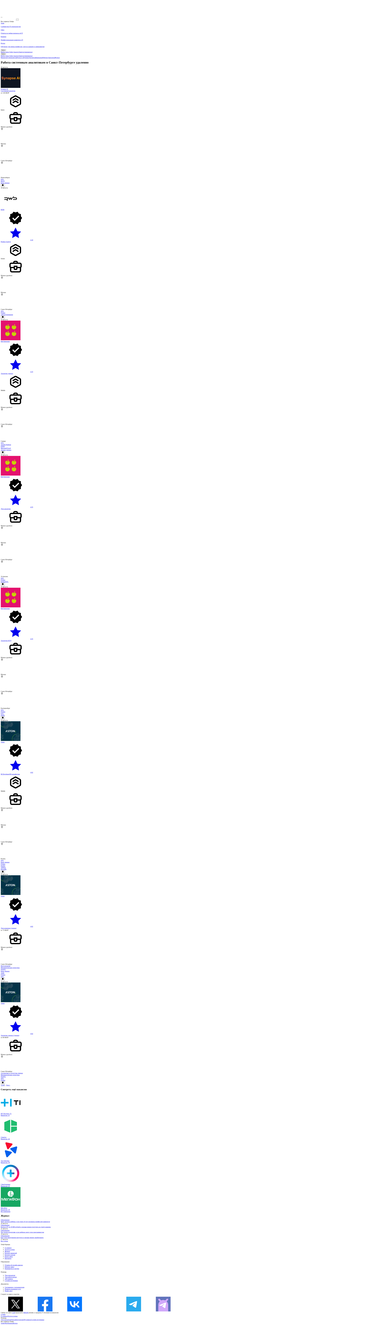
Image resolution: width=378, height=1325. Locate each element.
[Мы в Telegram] (133, 1311)
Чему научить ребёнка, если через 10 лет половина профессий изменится (25, 1221)
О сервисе (8, 1248)
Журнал (57, 57)
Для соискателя (10, 1275)
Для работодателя (11, 1277)
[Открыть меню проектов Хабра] (1, 17)
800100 (26, 1313)
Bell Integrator (5, 341)
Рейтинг (45, 57)
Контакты (8, 1258)
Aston (3, 742)
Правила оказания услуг (13, 1289)
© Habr (3, 1314)
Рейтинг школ (9, 1267)
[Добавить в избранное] (3, 185)
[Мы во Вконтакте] (74, 1311)
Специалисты (12, 57)
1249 (13, 1313)
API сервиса (9, 1279)
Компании (39, 57)
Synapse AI (4, 89)
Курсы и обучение (23, 57)
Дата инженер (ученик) (8, 928)
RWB (2, 210)
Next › (8, 1085)
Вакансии (4, 57)
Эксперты (32, 57)
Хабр (2, 1323)
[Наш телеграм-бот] (163, 1311)
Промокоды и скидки (12, 1268)
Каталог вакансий (11, 1253)
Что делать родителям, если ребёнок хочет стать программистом (22, 1232)
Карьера (10, 1323)
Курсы (15, 1323)
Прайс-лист (9, 1291)
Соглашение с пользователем (14, 1287)
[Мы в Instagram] (104, 1311)
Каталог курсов (10, 1255)
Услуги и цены (10, 1249)
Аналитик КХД (6, 640)
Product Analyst (6, 242)
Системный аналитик (8, 91)
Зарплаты (51, 57)
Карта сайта (9, 1256)
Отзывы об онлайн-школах (14, 1265)
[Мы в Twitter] (15, 1311)
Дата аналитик (6, 509)
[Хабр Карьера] (8, 19)
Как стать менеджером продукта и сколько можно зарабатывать (22, 1237)
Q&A (6, 1323)
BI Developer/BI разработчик (10, 774)
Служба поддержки (11, 1280)
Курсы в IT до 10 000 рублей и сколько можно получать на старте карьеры (26, 1227)
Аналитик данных (7, 373)
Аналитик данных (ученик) (10, 1035)
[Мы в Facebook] (45, 1311)
